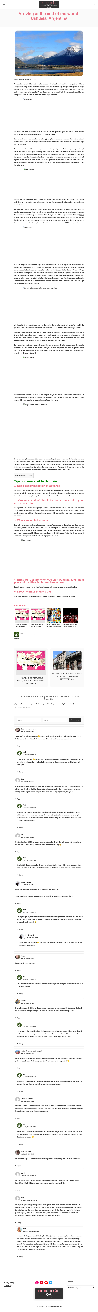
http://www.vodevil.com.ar (39, 1183)
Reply (19, 746)
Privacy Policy (9, 1282)
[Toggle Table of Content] (29, 475)
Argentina (49, 24)
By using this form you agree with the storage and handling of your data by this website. (44, 704)
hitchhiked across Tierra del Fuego (44, 134)
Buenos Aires (75, 162)
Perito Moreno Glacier (27, 275)
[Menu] (4, 4)
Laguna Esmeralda (33, 283)
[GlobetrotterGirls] (49, 4)
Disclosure (7, 1285)
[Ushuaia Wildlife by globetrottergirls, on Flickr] (49, 374)
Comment (75, 720)
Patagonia (17, 94)
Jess (22, 633)
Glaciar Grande (41, 275)
